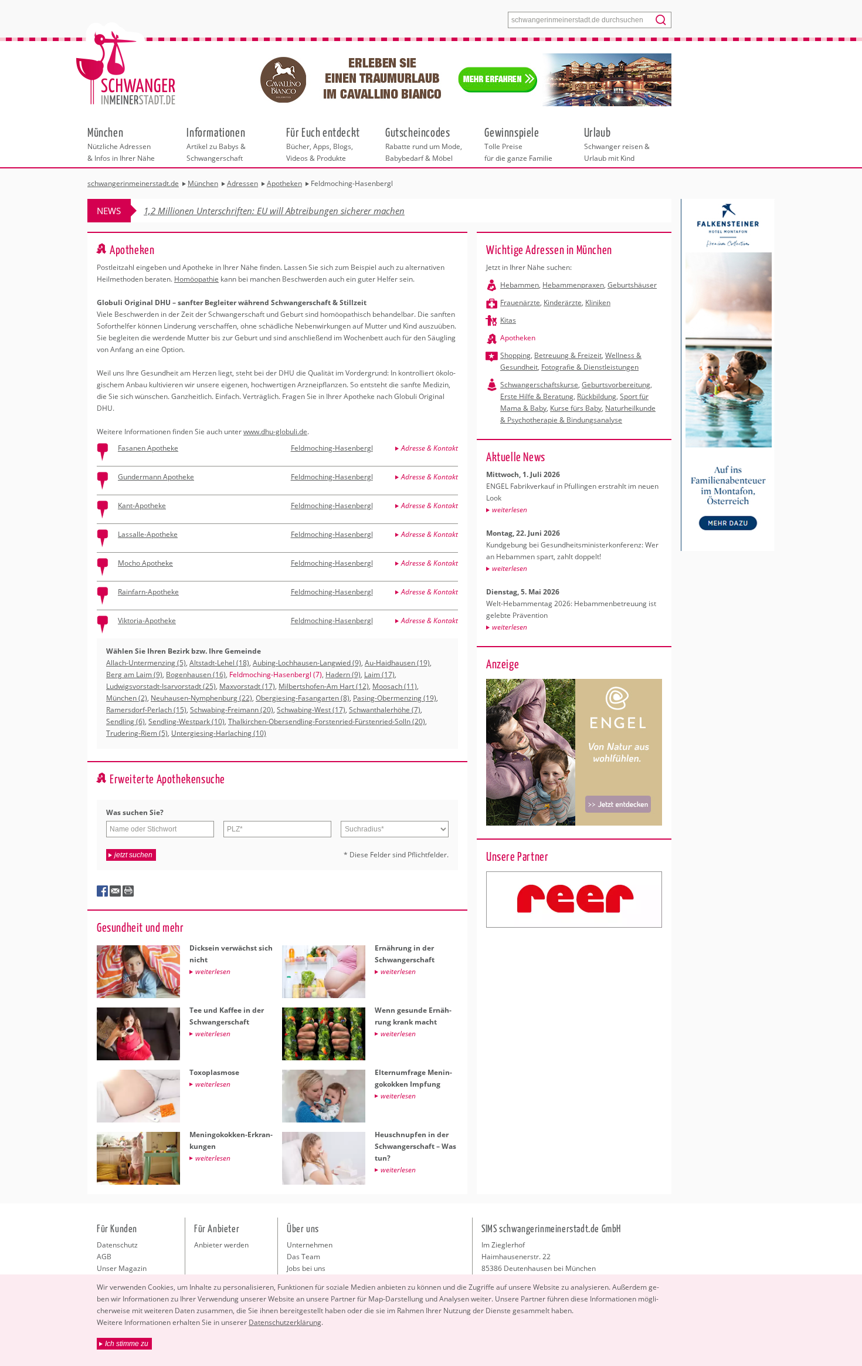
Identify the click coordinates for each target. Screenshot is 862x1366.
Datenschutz (117, 1245)
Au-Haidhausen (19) (397, 663)
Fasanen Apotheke (148, 448)
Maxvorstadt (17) (247, 686)
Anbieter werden (221, 1245)
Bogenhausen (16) (196, 674)
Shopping (515, 355)
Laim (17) (379, 674)
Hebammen (519, 285)
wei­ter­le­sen (509, 510)
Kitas (508, 320)
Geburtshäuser (632, 285)
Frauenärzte (520, 302)
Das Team (303, 1257)
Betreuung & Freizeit (568, 355)
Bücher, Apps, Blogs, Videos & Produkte (323, 143)
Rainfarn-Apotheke (148, 592)
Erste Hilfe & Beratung (536, 396)
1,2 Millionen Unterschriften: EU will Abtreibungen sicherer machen (274, 211)
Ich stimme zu (126, 1344)
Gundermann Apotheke (156, 477)
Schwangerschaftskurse (539, 385)
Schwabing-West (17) (311, 710)
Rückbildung (596, 396)
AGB (104, 1257)
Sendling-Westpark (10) (186, 721)
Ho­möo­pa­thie (196, 279)
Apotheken (517, 338)
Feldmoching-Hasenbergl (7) (275, 674)
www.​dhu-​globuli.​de (275, 432)
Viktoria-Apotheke (147, 620)
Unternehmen (309, 1245)
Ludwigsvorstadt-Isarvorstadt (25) (161, 686)
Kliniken (597, 302)
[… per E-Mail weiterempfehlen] (115, 891)
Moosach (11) (394, 686)
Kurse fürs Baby (576, 408)
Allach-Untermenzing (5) (146, 663)
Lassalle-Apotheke (148, 534)
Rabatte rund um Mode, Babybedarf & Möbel (423, 143)
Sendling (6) (125, 721)
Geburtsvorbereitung (616, 385)
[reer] (574, 899)
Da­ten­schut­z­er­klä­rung (285, 1322)
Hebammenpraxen (573, 285)
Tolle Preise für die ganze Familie (518, 143)
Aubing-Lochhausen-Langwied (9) (307, 663)
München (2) (126, 698)
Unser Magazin (122, 1268)
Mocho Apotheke (145, 563)
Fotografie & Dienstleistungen (590, 367)
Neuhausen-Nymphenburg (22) (201, 698)
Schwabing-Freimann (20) (231, 710)
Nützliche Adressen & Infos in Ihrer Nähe (121, 143)
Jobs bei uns (306, 1268)
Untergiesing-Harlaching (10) (218, 733)
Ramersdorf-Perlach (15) (146, 710)
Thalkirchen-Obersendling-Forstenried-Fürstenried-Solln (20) (326, 721)
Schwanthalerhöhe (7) (384, 710)
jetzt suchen (133, 855)
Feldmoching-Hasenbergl (332, 448)
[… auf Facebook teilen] (102, 891)
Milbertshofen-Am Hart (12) (324, 686)
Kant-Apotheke (142, 505)
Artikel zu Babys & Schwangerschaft (216, 143)
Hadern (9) (343, 674)
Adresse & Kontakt (429, 448)
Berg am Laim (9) (134, 674)
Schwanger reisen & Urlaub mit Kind (617, 143)
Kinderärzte (563, 302)
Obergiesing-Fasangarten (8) (302, 698)
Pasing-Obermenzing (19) (394, 698)
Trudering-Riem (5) (137, 733)
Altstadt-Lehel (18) (219, 663)
